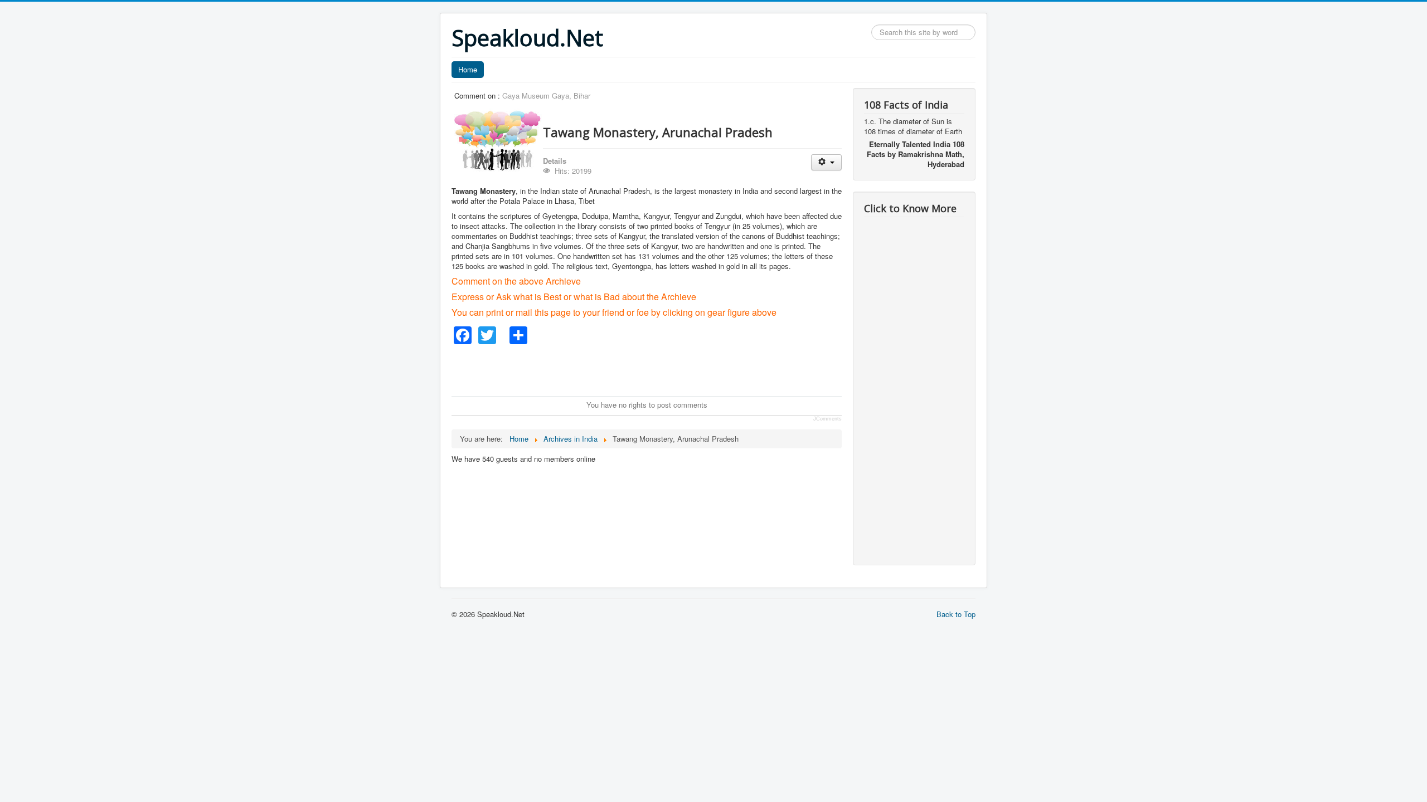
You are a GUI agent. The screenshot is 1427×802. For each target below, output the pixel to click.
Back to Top (955, 614)
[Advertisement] (654, 369)
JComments (827, 419)
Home (467, 69)
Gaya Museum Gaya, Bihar (546, 95)
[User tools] (826, 162)
